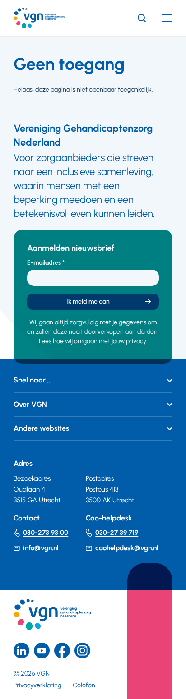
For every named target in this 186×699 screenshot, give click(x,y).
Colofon (84, 685)
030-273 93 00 (45, 533)
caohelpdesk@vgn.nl (126, 548)
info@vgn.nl (41, 548)
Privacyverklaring (37, 685)
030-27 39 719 (116, 533)
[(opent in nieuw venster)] (62, 650)
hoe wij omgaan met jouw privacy (99, 341)
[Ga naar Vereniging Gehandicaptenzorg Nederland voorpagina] (53, 18)
